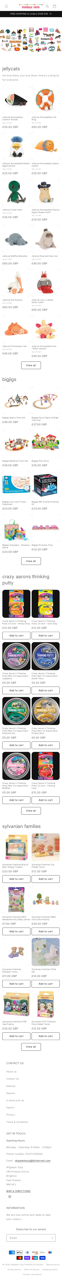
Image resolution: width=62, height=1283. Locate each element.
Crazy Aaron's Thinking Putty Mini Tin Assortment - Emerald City (16, 730)
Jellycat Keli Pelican (12, 300)
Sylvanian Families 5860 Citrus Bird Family (44, 918)
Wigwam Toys (17, 1264)
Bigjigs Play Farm (40, 461)
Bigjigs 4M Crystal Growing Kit (45, 503)
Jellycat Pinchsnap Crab (14, 346)
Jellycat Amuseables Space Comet (45, 164)
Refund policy (52, 1264)
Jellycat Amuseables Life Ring (44, 118)
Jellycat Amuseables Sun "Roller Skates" (44, 347)
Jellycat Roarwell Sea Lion (45, 256)
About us (11, 1071)
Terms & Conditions (17, 1122)
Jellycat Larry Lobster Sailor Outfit (43, 301)
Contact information (32, 1274)
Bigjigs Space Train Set (13, 417)
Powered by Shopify (33, 1264)
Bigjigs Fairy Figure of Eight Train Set (45, 418)
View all (31, 365)
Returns (10, 1093)
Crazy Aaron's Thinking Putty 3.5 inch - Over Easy (45, 622)
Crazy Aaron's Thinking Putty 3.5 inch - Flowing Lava (43, 785)
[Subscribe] (51, 1238)
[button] (6, 6)
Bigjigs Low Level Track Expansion (14, 503)
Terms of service (31, 1269)
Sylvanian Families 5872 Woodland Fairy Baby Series (16, 918)
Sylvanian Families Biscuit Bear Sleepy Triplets (15, 865)
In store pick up (15, 1100)
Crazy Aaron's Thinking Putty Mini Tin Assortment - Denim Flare (45, 676)
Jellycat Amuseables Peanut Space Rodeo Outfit (46, 211)
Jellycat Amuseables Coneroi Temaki (12, 118)
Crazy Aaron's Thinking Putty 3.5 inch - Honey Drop (16, 622)
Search (10, 1107)
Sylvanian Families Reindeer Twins (11, 970)
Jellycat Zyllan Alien (12, 210)
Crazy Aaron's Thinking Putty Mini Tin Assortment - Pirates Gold (45, 730)
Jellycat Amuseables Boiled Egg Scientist (16, 164)
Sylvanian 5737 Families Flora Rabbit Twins (44, 1022)
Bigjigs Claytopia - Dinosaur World (16, 546)
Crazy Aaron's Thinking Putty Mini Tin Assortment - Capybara (16, 676)
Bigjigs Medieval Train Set (15, 461)
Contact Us (12, 1078)
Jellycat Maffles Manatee (14, 256)
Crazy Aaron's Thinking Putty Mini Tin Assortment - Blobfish (16, 785)
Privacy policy (14, 1269)
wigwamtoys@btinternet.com (33, 1160)
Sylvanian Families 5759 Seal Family (14, 1022)
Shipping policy (50, 1269)
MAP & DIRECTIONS (18, 1191)
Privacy (10, 1114)
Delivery (11, 1086)
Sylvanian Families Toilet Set (44, 970)
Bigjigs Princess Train (42, 545)
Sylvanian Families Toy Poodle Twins (43, 865)
